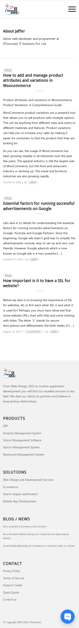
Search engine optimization (20, 494)
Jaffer (33, 182)
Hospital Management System (22, 433)
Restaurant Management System (23, 454)
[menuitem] (70, 9)
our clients (29, 396)
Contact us (9, 599)
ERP (5, 426)
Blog (8, 70)
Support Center (13, 585)
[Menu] (70, 9)
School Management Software (22, 440)
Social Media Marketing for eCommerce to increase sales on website (39, 545)
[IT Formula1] (32, 9)
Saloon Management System (21, 447)
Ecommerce (10, 487)
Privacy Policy (11, 571)
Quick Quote (11, 592)
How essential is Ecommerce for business (25, 526)
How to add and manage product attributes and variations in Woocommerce (33, 80)
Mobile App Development (19, 501)
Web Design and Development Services (28, 479)
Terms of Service (13, 578)
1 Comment (33, 331)
